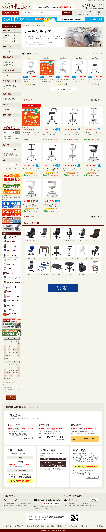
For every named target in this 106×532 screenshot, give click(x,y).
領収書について (61, 526)
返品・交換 (50, 526)
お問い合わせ (73, 526)
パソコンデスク (11, 398)
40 (98, 172)
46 (57, 172)
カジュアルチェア (14, 259)
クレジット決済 (59, 459)
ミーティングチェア (14, 278)
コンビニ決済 (46, 462)
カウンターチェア (14, 264)
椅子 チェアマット (14, 296)
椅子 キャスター (13, 305)
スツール (11, 273)
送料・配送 (40, 526)
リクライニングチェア (13, 236)
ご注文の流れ (26, 438)
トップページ (7, 526)
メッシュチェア (13, 241)
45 (34, 84)
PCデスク (11, 310)
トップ (24, 25)
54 (57, 208)
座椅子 (11, 291)
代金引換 (46, 459)
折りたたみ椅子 (13, 287)
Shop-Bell (11, 396)
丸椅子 (11, 268)
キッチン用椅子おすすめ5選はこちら (62, 288)
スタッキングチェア (14, 282)
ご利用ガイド (18, 526)
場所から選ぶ (32, 25)
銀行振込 (59, 466)
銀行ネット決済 (46, 466)
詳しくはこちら (91, 477)
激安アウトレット (14, 313)
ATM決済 (60, 462)
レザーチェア (12, 246)
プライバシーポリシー (87, 526)
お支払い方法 (30, 526)
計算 (17, 132)
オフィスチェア (13, 250)
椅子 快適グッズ (13, 300)
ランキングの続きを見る (62, 89)
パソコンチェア (13, 255)
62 (66, 84)
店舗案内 (100, 526)
